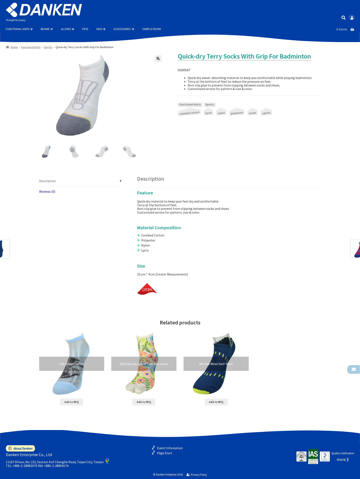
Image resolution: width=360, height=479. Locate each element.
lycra (208, 113)
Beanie (45, 29)
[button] (158, 58)
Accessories (122, 29)
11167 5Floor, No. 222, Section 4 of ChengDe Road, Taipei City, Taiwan (55, 462)
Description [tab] (47, 181)
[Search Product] (343, 17)
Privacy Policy (199, 474)
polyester (237, 112)
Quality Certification (342, 453)
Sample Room (151, 29)
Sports (48, 47)
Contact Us (354, 369)
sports (266, 113)
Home (14, 47)
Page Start (164, 453)
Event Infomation (170, 448)
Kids (99, 29)
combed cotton (189, 113)
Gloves (66, 29)
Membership (351, 17)
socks (252, 113)
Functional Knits (18, 29)
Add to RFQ (71, 402)
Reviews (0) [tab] (47, 191)
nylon (221, 113)
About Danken (23, 448)
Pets (85, 29)
